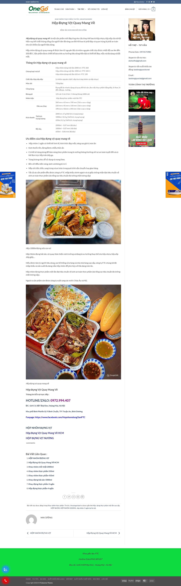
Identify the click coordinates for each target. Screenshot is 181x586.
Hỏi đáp (69, 579)
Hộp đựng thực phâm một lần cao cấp (106, 506)
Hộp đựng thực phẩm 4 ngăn (41, 488)
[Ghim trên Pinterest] (78, 497)
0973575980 (145, 52)
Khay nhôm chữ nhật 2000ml (41, 467)
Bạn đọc (96, 579)
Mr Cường (83, 30)
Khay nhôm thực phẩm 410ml (41, 475)
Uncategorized (86, 19)
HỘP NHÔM (55, 508)
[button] (139, 2)
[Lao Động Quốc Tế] (38, 9)
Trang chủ (59, 9)
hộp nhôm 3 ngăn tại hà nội (86, 508)
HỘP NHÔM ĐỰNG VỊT (39, 427)
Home (28, 579)
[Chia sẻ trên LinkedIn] (82, 497)
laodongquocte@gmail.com (140, 78)
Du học (43, 579)
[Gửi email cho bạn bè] (74, 497)
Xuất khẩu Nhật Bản (82, 579)
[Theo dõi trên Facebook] (147, 2)
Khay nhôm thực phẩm (64, 19)
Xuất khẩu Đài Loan (56, 579)
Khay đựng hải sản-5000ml (40, 480)
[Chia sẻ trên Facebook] (65, 497)
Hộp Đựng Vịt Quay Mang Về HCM (45, 432)
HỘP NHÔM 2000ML (68, 508)
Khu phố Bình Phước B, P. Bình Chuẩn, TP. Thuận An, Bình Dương (54, 411)
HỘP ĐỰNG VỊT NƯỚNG (40, 438)
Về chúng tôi (93, 9)
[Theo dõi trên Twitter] (151, 2)
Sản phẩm (70, 9)
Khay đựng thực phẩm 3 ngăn (41, 484)
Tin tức (81, 9)
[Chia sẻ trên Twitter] (69, 497)
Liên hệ (104, 9)
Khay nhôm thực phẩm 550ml (41, 471)
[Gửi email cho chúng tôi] (154, 2)
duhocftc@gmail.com (137, 60)
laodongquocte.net (142, 69)
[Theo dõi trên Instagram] (149, 2)
